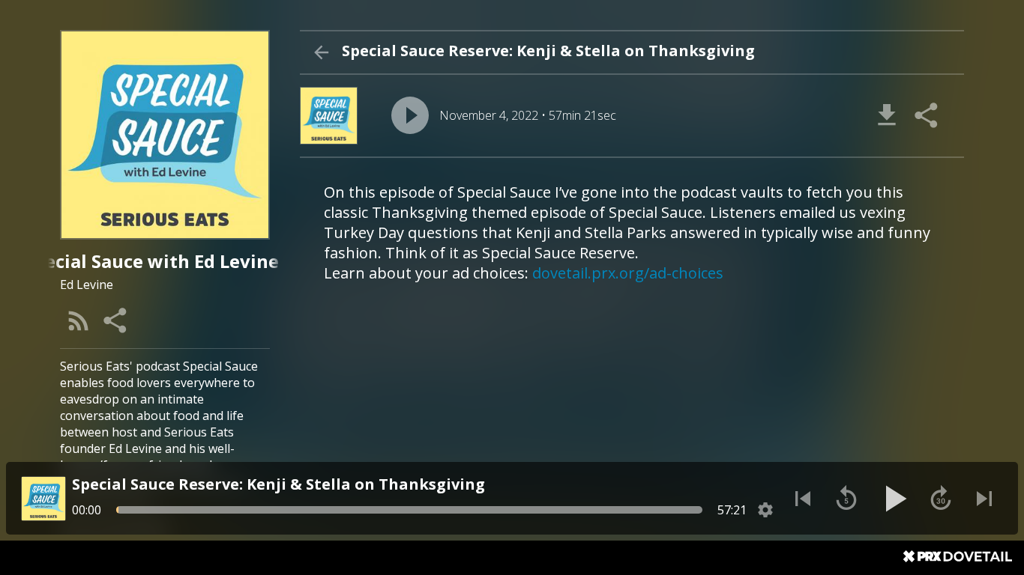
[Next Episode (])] (984, 498)
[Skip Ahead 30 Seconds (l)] (941, 498)
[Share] (116, 320)
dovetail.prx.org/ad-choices (627, 273)
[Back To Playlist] (321, 52)
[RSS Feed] (78, 320)
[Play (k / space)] (893, 498)
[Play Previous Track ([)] (803, 498)
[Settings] (765, 510)
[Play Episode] (410, 115)
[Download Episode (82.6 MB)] (887, 115)
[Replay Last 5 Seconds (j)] (846, 498)
